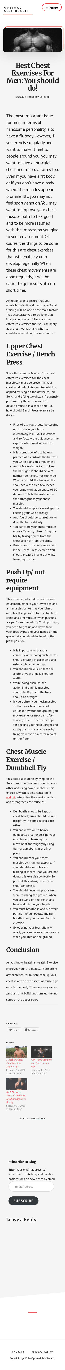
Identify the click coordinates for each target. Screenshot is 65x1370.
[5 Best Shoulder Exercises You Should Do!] (16, 1052)
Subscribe (23, 1200)
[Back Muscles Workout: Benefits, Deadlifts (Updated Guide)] (16, 1084)
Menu (54, 7)
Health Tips (39, 1118)
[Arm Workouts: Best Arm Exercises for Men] (41, 1052)
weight (10, 797)
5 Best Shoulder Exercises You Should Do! (14, 1063)
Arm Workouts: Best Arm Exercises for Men (41, 1063)
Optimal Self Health (17, 9)
